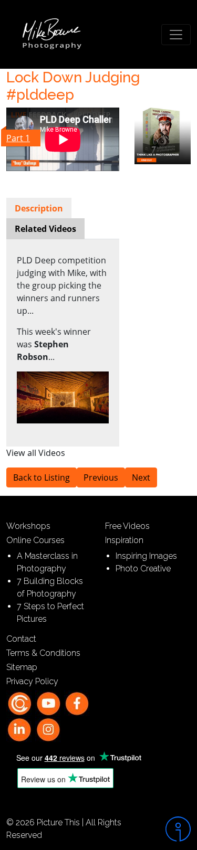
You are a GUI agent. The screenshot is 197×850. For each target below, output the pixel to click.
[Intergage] (172, 829)
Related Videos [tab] (45, 229)
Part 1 (18, 138)
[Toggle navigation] (176, 34)
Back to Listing (41, 477)
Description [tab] (39, 208)
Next (141, 477)
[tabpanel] (63, 339)
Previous (101, 477)
